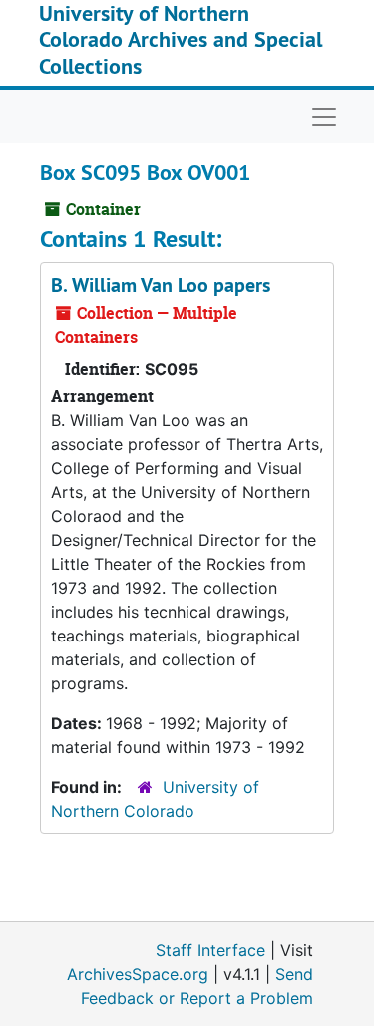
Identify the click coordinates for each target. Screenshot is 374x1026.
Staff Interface (210, 950)
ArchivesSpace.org (137, 974)
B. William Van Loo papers (160, 285)
